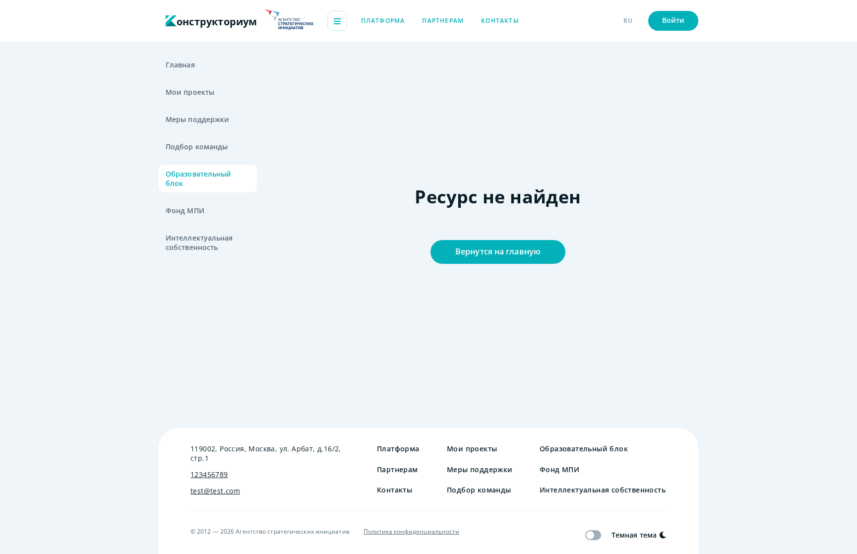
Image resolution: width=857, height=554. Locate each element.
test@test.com (215, 490)
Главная (180, 64)
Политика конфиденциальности (411, 532)
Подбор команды (197, 146)
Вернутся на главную (498, 251)
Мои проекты (190, 92)
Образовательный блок (199, 178)
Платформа (383, 20)
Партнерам (443, 20)
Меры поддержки (197, 119)
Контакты (500, 20)
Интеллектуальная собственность (199, 242)
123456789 (209, 474)
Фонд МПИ (185, 210)
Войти (673, 20)
